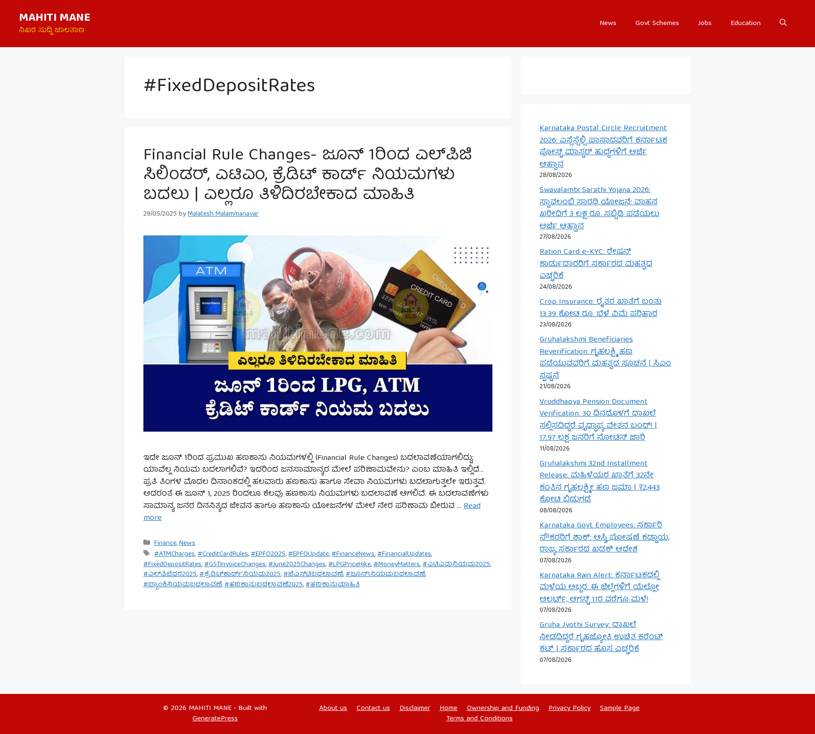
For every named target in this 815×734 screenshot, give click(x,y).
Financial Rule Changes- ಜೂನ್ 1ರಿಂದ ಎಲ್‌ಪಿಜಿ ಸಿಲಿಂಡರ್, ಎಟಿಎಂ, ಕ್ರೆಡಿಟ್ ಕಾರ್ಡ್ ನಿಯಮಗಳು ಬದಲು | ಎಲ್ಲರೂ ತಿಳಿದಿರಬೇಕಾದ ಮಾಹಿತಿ (307, 176)
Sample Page (620, 708)
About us (333, 708)
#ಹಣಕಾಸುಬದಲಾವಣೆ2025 (264, 585)
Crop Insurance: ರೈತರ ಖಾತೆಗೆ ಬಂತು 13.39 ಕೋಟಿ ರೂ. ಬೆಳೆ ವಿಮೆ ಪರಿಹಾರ (601, 308)
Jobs (705, 23)
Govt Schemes (657, 23)
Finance (165, 543)
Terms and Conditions (479, 719)
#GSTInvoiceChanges (235, 565)
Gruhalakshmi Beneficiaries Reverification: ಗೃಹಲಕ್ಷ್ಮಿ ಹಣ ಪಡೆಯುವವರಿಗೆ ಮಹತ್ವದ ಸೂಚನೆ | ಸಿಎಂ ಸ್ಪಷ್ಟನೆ (605, 358)
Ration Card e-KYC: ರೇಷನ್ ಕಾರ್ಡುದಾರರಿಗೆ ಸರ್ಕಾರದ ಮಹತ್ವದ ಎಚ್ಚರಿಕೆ (596, 264)
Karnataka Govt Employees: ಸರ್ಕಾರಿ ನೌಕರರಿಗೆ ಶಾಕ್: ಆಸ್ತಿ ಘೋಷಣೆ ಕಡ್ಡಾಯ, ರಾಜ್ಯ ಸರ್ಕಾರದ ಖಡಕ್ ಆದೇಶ (604, 538)
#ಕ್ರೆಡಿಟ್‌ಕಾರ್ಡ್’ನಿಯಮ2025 (240, 574)
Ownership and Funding (503, 708)
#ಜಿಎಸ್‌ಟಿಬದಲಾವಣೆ (313, 574)
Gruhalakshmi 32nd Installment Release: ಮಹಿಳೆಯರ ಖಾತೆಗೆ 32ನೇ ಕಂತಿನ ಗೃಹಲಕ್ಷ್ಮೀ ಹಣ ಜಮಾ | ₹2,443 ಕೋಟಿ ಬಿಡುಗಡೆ (600, 482)
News (607, 23)
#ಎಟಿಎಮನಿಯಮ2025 (456, 565)
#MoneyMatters (397, 565)
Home (448, 708)
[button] (783, 23)
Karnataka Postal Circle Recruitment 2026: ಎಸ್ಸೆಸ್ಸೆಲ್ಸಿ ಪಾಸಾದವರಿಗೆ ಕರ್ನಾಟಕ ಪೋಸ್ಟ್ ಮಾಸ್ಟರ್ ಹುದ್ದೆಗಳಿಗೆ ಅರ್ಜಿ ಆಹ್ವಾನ (603, 147)
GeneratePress (215, 719)
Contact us (373, 708)
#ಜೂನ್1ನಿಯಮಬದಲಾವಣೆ (385, 574)
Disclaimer (414, 708)
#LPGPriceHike (349, 565)
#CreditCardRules (223, 554)
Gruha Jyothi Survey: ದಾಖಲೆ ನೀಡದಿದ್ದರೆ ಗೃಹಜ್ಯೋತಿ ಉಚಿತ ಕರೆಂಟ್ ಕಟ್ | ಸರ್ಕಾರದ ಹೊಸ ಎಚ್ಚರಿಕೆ (601, 637)
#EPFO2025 (268, 554)
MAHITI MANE (55, 18)
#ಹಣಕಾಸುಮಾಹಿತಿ (333, 585)
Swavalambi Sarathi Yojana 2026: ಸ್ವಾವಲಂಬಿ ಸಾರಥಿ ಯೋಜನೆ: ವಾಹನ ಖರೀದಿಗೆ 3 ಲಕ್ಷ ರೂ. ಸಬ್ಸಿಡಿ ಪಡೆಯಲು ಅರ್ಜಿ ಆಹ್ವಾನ (599, 209)
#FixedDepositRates (172, 565)
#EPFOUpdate (308, 554)
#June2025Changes (296, 565)
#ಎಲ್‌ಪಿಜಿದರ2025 (170, 574)
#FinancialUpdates (404, 554)
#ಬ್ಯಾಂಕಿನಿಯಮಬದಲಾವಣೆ (182, 585)
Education (746, 23)
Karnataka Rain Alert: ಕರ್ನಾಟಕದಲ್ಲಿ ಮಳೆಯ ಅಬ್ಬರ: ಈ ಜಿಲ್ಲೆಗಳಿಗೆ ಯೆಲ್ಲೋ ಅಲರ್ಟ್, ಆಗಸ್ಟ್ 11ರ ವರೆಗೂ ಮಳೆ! (599, 588)
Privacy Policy (569, 708)
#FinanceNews (353, 554)
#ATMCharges (174, 554)
